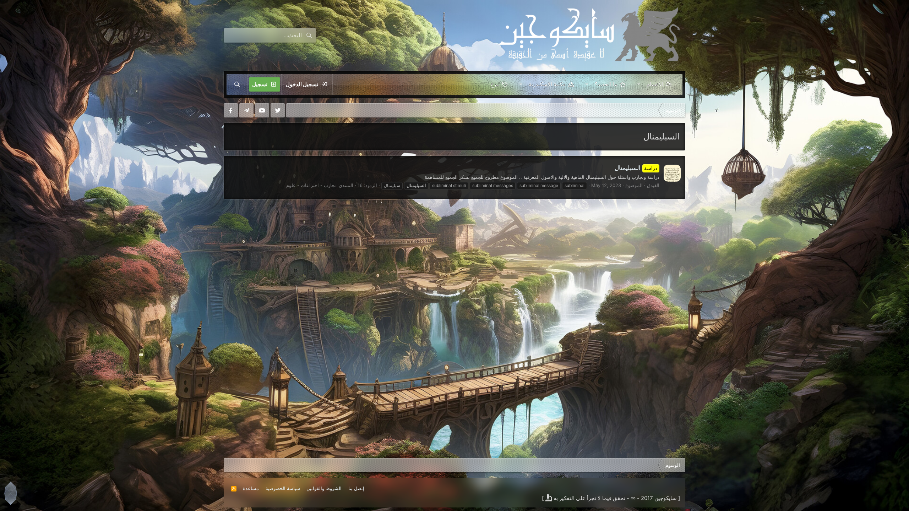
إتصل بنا (356, 488)
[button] (638, 84)
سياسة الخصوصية (283, 488)
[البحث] (237, 84)
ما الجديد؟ (606, 84)
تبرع (495, 84)
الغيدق (653, 185)
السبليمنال (636, 167)
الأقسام (655, 84)
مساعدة (251, 488)
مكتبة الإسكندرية (547, 84)
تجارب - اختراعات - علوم (311, 185)
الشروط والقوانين (324, 488)
